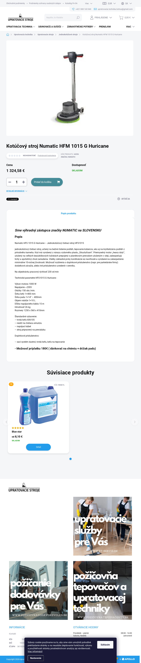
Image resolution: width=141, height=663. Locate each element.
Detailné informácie (15, 191)
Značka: (68, 157)
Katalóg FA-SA (71, 3)
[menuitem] (21, 27)
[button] (70, 459)
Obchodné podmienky (15, 3)
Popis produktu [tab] (68, 213)
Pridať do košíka (42, 182)
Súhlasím (105, 644)
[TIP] (38, 405)
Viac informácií (35, 651)
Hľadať (78, 17)
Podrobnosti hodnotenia (47, 156)
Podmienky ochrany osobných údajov (45, 3)
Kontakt (12, 634)
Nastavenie (35, 658)
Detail (38, 447)
